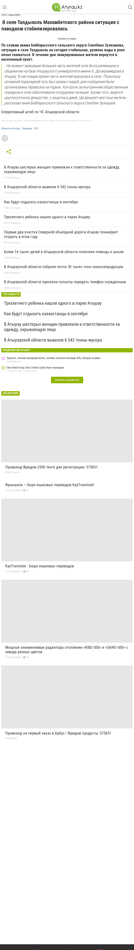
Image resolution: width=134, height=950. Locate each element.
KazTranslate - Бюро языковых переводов (39, 566)
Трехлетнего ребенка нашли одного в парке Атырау (47, 217)
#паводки (27, 128)
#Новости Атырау (10, 128)
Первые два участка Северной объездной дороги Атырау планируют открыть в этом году (61, 234)
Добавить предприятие (67, 379)
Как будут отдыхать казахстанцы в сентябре (41, 202)
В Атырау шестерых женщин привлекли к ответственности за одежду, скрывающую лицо (62, 169)
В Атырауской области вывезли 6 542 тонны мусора (47, 187)
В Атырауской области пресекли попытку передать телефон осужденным (65, 282)
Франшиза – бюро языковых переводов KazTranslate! (49, 485)
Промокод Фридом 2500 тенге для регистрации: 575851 (51, 467)
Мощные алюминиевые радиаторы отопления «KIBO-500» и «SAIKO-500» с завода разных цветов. (66, 649)
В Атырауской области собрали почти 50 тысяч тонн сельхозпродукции (63, 266)
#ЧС (36, 128)
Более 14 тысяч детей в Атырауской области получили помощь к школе (64, 251)
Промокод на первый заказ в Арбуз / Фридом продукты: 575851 (58, 733)
